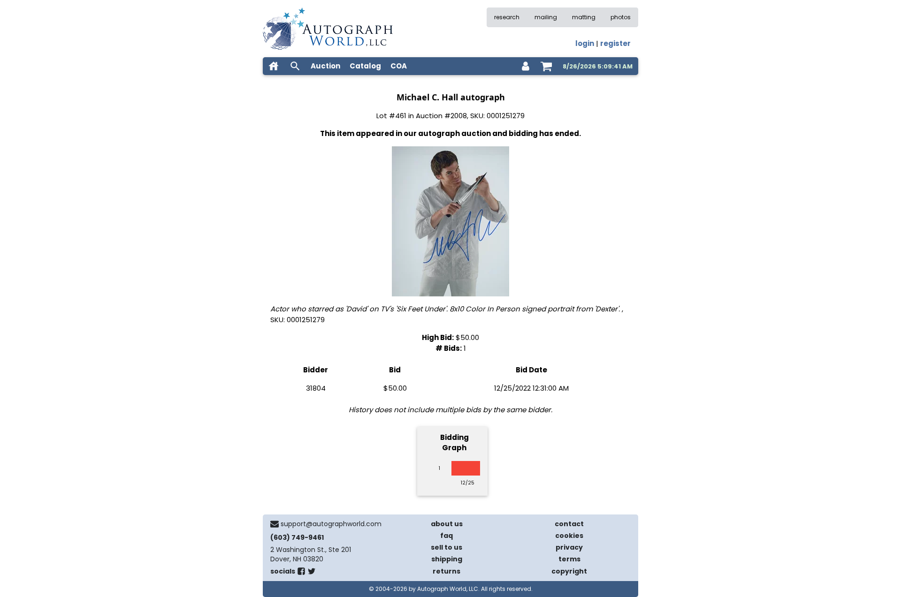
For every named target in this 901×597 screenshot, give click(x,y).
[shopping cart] (546, 66)
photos (621, 17)
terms (569, 559)
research (506, 17)
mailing (545, 17)
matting (584, 17)
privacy (569, 547)
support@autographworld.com (331, 524)
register (615, 43)
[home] (273, 66)
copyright (569, 571)
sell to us (446, 547)
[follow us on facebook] (301, 573)
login (584, 43)
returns (446, 571)
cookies (569, 535)
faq (446, 535)
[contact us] (274, 524)
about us (447, 524)
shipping (446, 559)
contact (569, 524)
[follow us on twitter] (311, 573)
